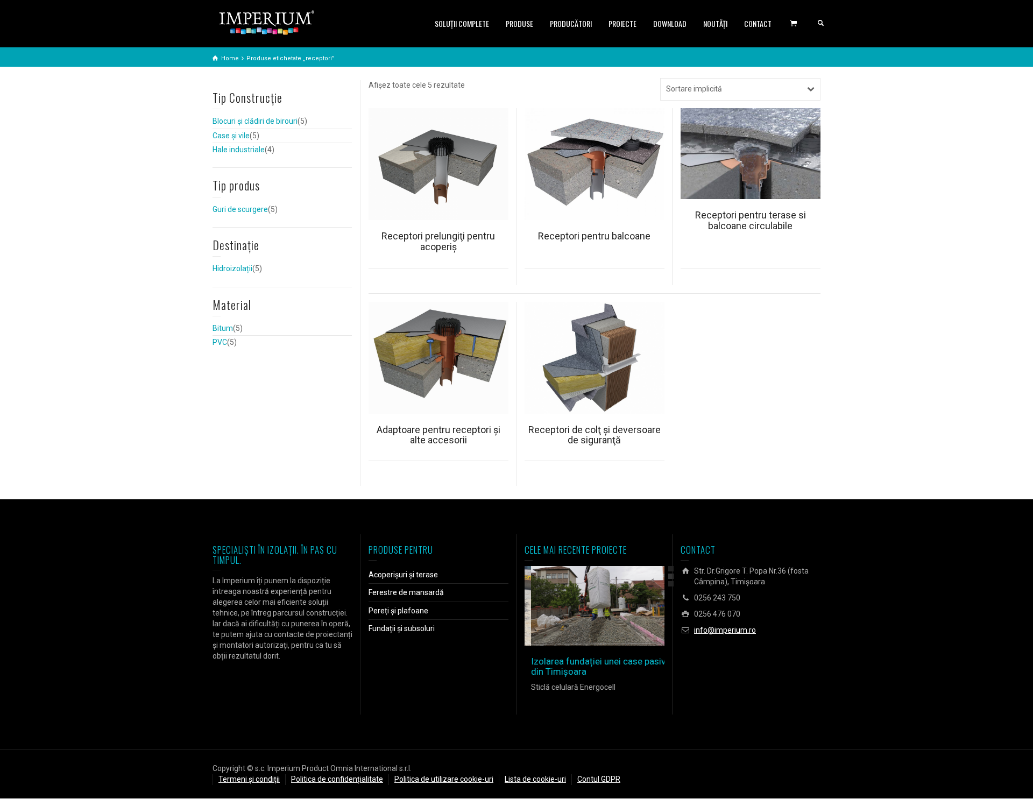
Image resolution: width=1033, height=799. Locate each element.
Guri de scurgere (240, 209)
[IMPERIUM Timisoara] (267, 22)
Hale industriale (239, 149)
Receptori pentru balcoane (594, 236)
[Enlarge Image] (579, 606)
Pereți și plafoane (398, 610)
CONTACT (758, 23)
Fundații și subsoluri (402, 628)
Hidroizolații (232, 268)
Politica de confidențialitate (337, 779)
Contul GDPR (598, 779)
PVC (220, 342)
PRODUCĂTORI (571, 23)
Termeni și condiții (249, 779)
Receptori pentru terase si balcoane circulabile (750, 220)
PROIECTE (622, 23)
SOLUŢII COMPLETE (462, 23)
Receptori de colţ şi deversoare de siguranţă (594, 435)
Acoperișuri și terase (403, 574)
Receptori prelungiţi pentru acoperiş (438, 241)
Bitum (223, 328)
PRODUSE (519, 23)
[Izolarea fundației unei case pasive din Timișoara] (609, 606)
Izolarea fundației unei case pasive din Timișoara (594, 666)
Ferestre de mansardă (406, 592)
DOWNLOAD (670, 23)
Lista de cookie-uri (535, 779)
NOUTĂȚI (715, 23)
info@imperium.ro (725, 630)
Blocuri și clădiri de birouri (255, 121)
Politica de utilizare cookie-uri (443, 779)
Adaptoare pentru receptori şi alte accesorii (438, 435)
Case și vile (231, 135)
